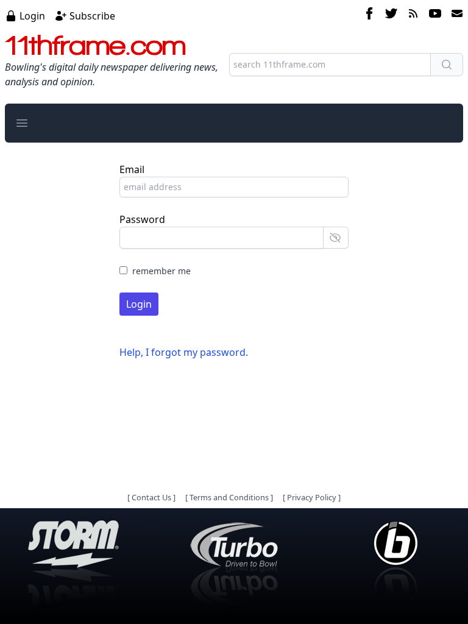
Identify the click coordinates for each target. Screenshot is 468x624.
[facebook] (369, 15)
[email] (454, 15)
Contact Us (151, 497)
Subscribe (92, 16)
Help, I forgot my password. (183, 352)
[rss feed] (413, 15)
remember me (161, 271)
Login (32, 16)
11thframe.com (95, 45)
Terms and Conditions (229, 497)
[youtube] (435, 15)
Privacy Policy (311, 497)
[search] (446, 64)
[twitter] (391, 15)
